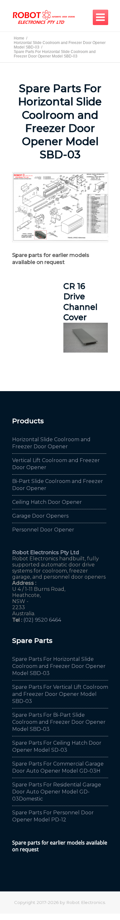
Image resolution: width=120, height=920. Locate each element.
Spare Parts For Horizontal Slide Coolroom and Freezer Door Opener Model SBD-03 (59, 666)
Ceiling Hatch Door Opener (47, 502)
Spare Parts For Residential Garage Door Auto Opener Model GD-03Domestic (56, 792)
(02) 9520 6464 (42, 620)
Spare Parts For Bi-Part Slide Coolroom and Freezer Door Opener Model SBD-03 (59, 722)
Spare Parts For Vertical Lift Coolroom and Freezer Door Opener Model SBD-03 (60, 694)
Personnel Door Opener (43, 530)
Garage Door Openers (40, 516)
